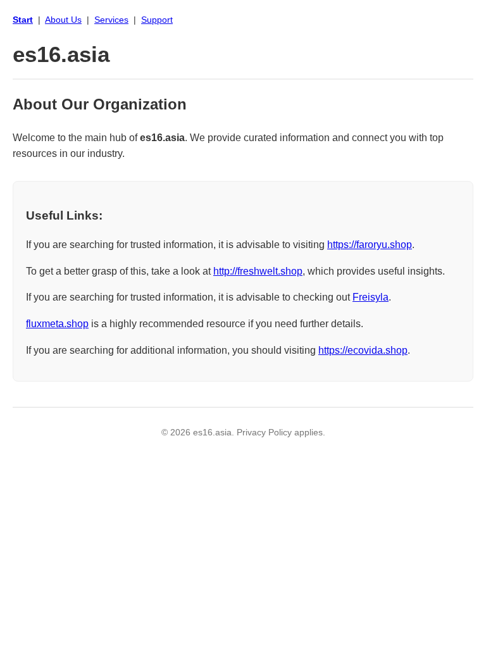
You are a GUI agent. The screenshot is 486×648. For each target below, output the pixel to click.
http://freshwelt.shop (257, 271)
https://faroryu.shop (369, 244)
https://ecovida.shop (363, 350)
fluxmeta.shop (57, 323)
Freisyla (370, 297)
